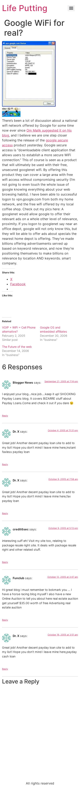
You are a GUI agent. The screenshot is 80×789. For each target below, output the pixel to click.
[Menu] (71, 8)
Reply (5, 415)
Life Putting (24, 8)
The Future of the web (17, 346)
